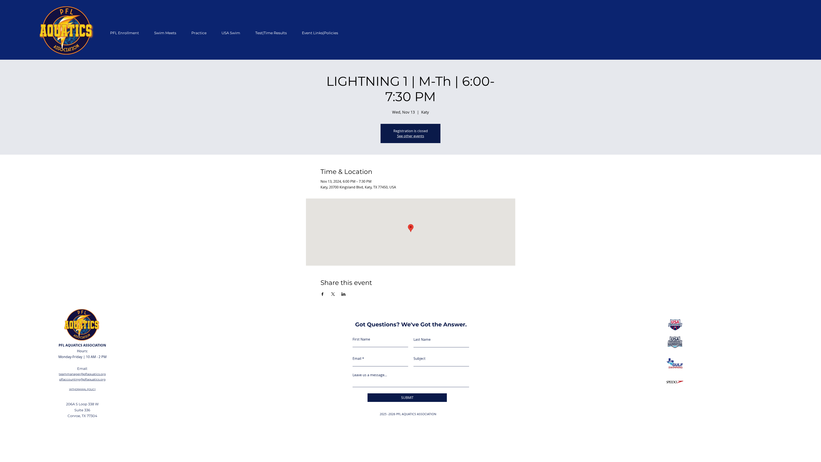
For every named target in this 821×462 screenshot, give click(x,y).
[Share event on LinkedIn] (343, 294)
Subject (419, 358)
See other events (410, 136)
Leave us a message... (370, 375)
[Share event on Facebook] (322, 294)
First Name (361, 339)
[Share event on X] (333, 294)
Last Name (422, 339)
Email (357, 358)
